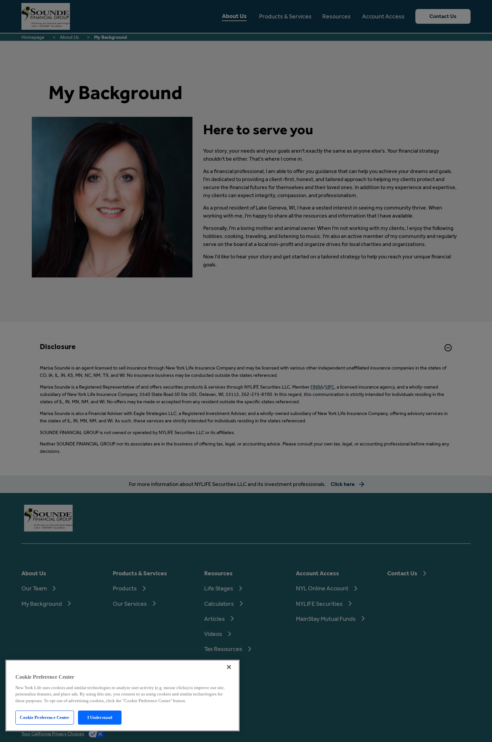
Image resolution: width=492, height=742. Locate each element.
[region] (122, 695)
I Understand (99, 717)
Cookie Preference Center (44, 717)
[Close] (229, 667)
